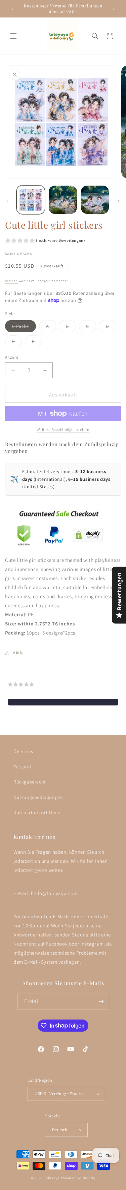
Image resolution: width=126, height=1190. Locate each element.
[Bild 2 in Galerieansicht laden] (62, 199)
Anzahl (11, 357)
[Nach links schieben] (7, 201)
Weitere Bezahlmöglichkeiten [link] (63, 429)
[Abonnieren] (101, 1001)
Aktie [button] (18, 653)
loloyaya (52, 1178)
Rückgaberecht (29, 782)
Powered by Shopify (78, 1178)
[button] (13, 36)
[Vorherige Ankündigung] (12, 8)
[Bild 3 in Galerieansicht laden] (95, 199)
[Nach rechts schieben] (118, 201)
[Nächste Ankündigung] (113, 8)
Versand (11, 281)
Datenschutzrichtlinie (36, 812)
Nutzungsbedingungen (38, 797)
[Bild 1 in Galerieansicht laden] (30, 199)
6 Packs (24, 327)
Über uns (23, 751)
